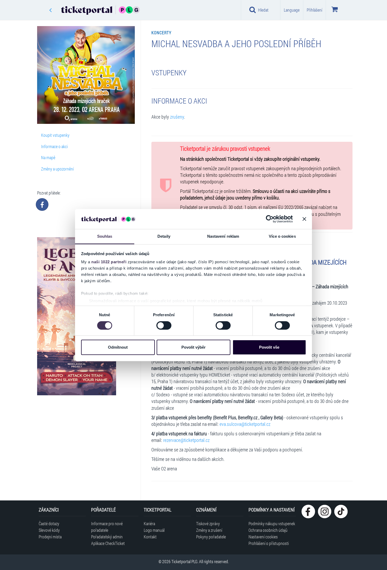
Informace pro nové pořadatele (107, 527)
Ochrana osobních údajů (268, 530)
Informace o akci (54, 146)
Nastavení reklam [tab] (223, 236)
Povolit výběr (193, 347)
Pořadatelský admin (107, 536)
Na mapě (48, 157)
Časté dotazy (49, 523)
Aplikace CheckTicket (108, 543)
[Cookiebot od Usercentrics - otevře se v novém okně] (270, 219)
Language (292, 10)
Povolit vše (269, 347)
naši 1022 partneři (108, 262)
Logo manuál (154, 530)
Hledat (263, 10)
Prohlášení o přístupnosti (269, 543)
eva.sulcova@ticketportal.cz (245, 424)
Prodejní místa (50, 536)
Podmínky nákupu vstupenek (272, 523)
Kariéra (149, 523)
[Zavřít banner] (304, 219)
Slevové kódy (49, 530)
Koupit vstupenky (55, 135)
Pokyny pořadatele (211, 536)
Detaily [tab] (163, 236)
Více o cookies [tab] (282, 236)
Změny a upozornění (57, 169)
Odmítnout (118, 347)
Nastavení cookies (263, 536)
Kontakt (150, 536)
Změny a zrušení (209, 530)
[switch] (163, 325)
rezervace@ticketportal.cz (186, 440)
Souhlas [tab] (104, 236)
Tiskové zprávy (208, 523)
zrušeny (177, 117)
